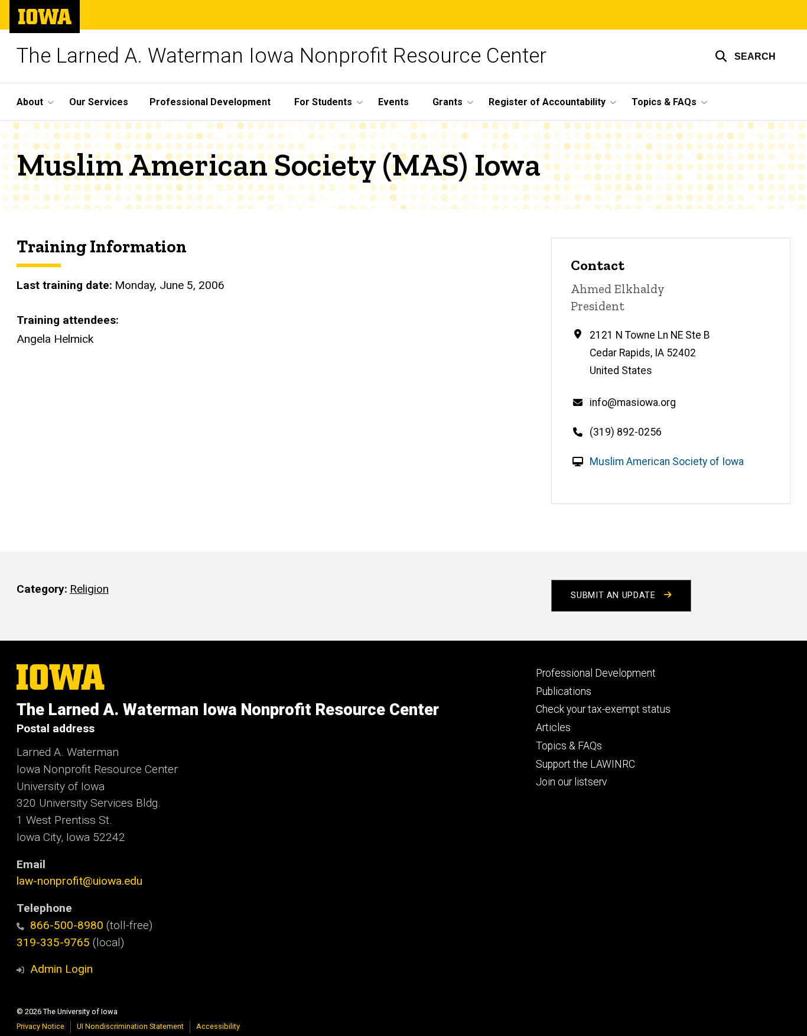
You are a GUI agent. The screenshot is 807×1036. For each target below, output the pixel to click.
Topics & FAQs (569, 746)
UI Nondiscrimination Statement (130, 1026)
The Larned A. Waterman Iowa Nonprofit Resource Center (281, 56)
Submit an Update (614, 595)
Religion (89, 589)
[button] (745, 56)
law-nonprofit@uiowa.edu (79, 881)
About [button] (30, 102)
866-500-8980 (66, 925)
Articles (553, 727)
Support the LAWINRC (585, 764)
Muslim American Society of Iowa (667, 461)
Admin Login (61, 969)
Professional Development (210, 102)
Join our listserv (571, 782)
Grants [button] (447, 102)
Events (393, 102)
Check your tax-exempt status (603, 709)
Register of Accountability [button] (547, 102)
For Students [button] (323, 102)
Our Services (98, 102)
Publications (563, 691)
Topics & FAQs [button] (664, 102)
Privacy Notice (40, 1026)
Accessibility (218, 1026)
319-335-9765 (53, 942)
